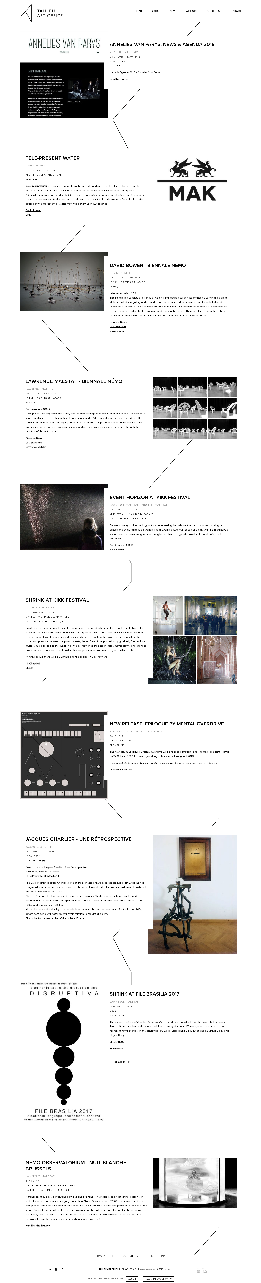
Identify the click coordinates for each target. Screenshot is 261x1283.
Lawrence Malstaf (40, 389)
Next (162, 1255)
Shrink (29, 668)
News (173, 11)
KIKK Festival (117, 549)
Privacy (168, 1269)
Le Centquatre (118, 326)
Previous (100, 1255)
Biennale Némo (118, 322)
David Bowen (36, 165)
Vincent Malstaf (154, 504)
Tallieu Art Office (42, 13)
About (156, 11)
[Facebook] (62, 1269)
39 (152, 1255)
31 (131, 1255)
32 (138, 1255)
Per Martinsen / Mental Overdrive (137, 731)
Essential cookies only (158, 1279)
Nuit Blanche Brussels (38, 1225)
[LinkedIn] (50, 1269)
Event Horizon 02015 (121, 545)
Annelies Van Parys (125, 52)
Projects (213, 11)
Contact (235, 11)
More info (119, 1279)
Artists (191, 11)
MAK (28, 214)
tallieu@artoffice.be (147, 1269)
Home (139, 11)
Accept (132, 1279)
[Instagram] (56, 1269)
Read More (123, 1062)
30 (124, 1255)
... (118, 1255)
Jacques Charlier (40, 846)
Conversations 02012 (38, 409)
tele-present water (36, 186)
